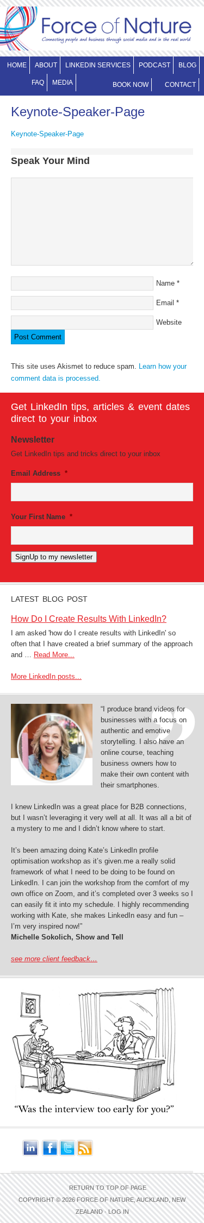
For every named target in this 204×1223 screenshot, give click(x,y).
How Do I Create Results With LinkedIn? (88, 618)
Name (165, 283)
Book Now (131, 85)
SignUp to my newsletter (53, 557)
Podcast (154, 65)
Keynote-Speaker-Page (47, 134)
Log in (118, 1211)
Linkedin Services (97, 65)
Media (62, 82)
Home (17, 65)
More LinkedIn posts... (46, 676)
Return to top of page (107, 1187)
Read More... (54, 655)
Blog (187, 65)
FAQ (38, 82)
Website (169, 322)
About (44, 65)
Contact (180, 85)
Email (165, 303)
